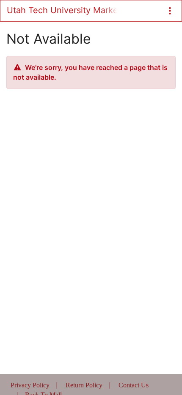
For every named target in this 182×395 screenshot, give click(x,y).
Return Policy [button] (84, 385)
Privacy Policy (30, 385)
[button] (170, 11)
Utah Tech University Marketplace (62, 10)
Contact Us (134, 385)
